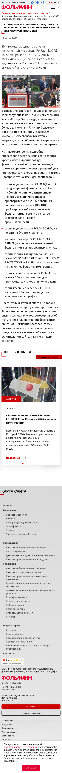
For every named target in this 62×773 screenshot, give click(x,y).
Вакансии (11, 518)
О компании (7, 720)
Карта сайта (8, 736)
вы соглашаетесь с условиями (20, 747)
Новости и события (16, 514)
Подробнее (13, 457)
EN (55, 2)
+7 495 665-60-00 (11, 688)
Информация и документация (22, 522)
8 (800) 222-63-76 (11, 683)
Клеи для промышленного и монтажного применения (27, 578)
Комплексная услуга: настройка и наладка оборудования (28, 647)
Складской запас (15, 633)
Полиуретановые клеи (18, 600)
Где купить (31, 706)
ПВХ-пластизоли (15, 604)
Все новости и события (47, 357)
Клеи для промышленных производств (26, 559)
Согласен (31, 767)
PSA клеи (10, 616)
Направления (8, 728)
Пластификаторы (15, 608)
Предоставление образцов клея (23, 637)
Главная (7, 505)
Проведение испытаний (19, 641)
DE (59, 2)
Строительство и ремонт (19, 612)
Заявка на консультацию (31, 713)
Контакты (6, 739)
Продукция (7, 724)
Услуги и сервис (9, 732)
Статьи (10, 530)
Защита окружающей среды (21, 534)
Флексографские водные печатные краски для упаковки (31, 592)
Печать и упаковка (16, 551)
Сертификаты (13, 526)
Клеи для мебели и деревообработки (26, 547)
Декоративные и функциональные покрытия (30, 555)
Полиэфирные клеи (16, 597)
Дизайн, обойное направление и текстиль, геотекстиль (29, 585)
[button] (22, 463)
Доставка (11, 630)
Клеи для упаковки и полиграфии (24, 572)
